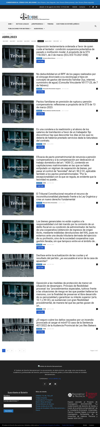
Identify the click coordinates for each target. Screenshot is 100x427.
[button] (95, 26)
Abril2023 (40, 41)
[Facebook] (89, 6)
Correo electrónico (11, 401)
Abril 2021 (12, 41)
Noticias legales (22, 24)
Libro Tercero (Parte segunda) (84, 2)
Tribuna (50, 24)
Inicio (3, 34)
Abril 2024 (19, 41)
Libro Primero (41, 2)
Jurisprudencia (37, 24)
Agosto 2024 (48, 41)
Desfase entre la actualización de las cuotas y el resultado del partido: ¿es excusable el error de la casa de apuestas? (67, 258)
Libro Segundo (51, 2)
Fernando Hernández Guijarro (52, 88)
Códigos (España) (41, 398)
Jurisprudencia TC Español (44, 400)
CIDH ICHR (56, 41)
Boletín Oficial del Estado (43, 402)
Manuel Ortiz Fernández (50, 202)
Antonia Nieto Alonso (49, 58)
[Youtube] (96, 6)
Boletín (74, 7)
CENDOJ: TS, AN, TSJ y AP (44, 396)
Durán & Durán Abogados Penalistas (49, 425)
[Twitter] (93, 6)
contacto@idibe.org (54, 378)
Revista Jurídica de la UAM (44, 406)
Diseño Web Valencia (68, 425)
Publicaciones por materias (19, 28)
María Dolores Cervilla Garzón (51, 110)
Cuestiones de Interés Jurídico (67, 24)
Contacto (82, 7)
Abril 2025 (26, 41)
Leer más (40, 61)
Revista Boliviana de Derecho (45, 404)
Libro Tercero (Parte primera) (65, 2)
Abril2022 (33, 41)
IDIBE (10, 24)
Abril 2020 (5, 41)
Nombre (7, 395)
